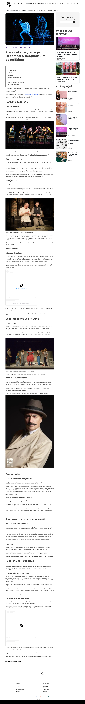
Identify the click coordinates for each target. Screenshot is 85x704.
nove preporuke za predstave (32, 94)
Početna (7, 10)
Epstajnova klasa (72, 91)
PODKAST (68, 3)
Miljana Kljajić (17, 64)
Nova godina (13, 661)
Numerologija (32, 3)
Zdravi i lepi (16, 3)
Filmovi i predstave (23, 10)
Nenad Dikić (63, 58)
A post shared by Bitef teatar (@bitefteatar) (21, 303)
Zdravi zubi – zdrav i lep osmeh (73, 104)
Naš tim (18, 691)
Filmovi (7, 661)
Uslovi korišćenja (20, 689)
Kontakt (18, 688)
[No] (83, 702)
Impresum (18, 686)
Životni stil (23, 3)
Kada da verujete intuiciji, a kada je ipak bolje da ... (72, 117)
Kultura (57, 3)
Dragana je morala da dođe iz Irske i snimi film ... (73, 130)
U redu (73, 702)
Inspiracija (40, 3)
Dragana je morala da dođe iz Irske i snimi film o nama (67, 54)
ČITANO (73, 3)
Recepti (62, 3)
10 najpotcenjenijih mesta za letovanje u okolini (73, 154)
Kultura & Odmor (14, 10)
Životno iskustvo (49, 3)
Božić (19, 661)
